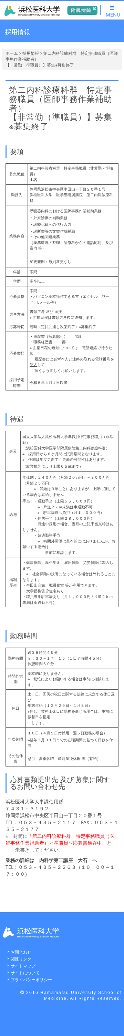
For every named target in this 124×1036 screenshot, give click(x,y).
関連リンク (21, 959)
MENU (113, 14)
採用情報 (30, 53)
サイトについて (25, 973)
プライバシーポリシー (31, 980)
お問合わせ (21, 952)
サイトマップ (23, 966)
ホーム (12, 53)
